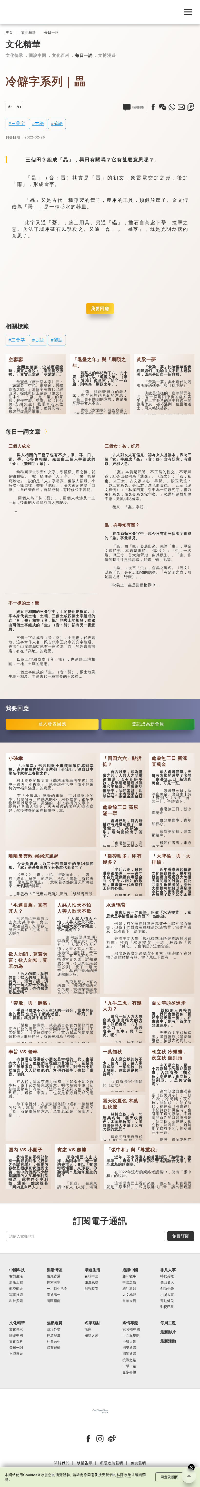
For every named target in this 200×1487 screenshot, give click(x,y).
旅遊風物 (91, 1282)
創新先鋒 (167, 1289)
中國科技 (17, 1270)
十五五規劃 (131, 1335)
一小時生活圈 (57, 1289)
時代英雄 (167, 1276)
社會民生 (53, 1341)
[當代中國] (88, 12)
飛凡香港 (53, 1276)
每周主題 (168, 1323)
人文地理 (129, 1295)
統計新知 (129, 1289)
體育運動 (53, 1348)
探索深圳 (53, 1282)
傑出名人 (167, 1282)
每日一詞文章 (23, 432)
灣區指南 (53, 1301)
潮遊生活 (92, 1270)
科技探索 (16, 1301)
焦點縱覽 (54, 1323)
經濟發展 (53, 1335)
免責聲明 (138, 1463)
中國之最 (129, 1282)
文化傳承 (14, 55)
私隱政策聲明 (111, 1463)
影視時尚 (91, 1289)
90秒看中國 (131, 1329)
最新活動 (168, 1341)
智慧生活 (16, 1276)
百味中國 (91, 1276)
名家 (88, 1329)
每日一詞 (51, 32)
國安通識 (129, 1348)
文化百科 (61, 55)
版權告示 (84, 1463)
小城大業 (129, 1341)
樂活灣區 (54, 1270)
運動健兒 (167, 1301)
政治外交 (53, 1329)
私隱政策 (124, 1475)
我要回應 (100, 308)
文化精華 (28, 32)
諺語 (58, 123)
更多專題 (129, 1372)
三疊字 (18, 123)
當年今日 (129, 1301)
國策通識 (129, 1354)
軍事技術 (16, 1295)
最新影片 (168, 1332)
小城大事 (167, 1295)
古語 (39, 123)
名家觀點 (92, 1323)
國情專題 (130, 1323)
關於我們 (62, 1463)
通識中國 (130, 1270)
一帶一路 (129, 1366)
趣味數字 (129, 1276)
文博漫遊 (107, 55)
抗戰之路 (129, 1360)
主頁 (9, 32)
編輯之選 (91, 1335)
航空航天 (16, 1289)
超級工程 (16, 1282)
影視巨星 (167, 1307)
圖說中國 (37, 55)
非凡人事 (168, 1270)
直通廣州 (53, 1295)
